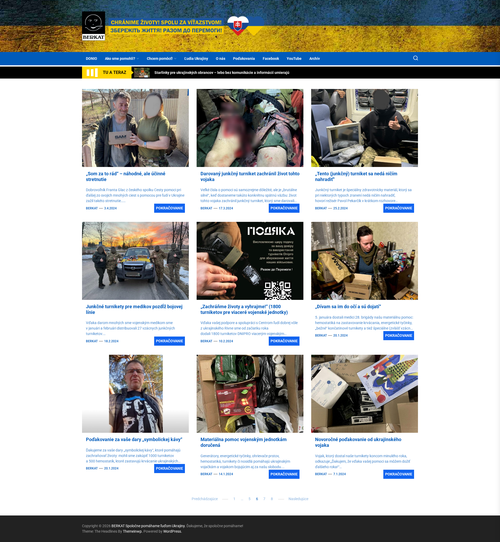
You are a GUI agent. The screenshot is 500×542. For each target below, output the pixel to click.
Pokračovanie (169, 208)
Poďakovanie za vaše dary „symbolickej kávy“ (134, 439)
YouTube (294, 58)
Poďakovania (244, 58)
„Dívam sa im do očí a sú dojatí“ (348, 306)
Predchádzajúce (205, 499)
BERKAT (92, 208)
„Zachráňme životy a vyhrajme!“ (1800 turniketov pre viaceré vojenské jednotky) (244, 309)
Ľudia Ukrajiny (196, 58)
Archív (314, 58)
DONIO (91, 58)
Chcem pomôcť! (160, 58)
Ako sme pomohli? (120, 58)
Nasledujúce (298, 499)
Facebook (271, 58)
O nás (220, 58)
